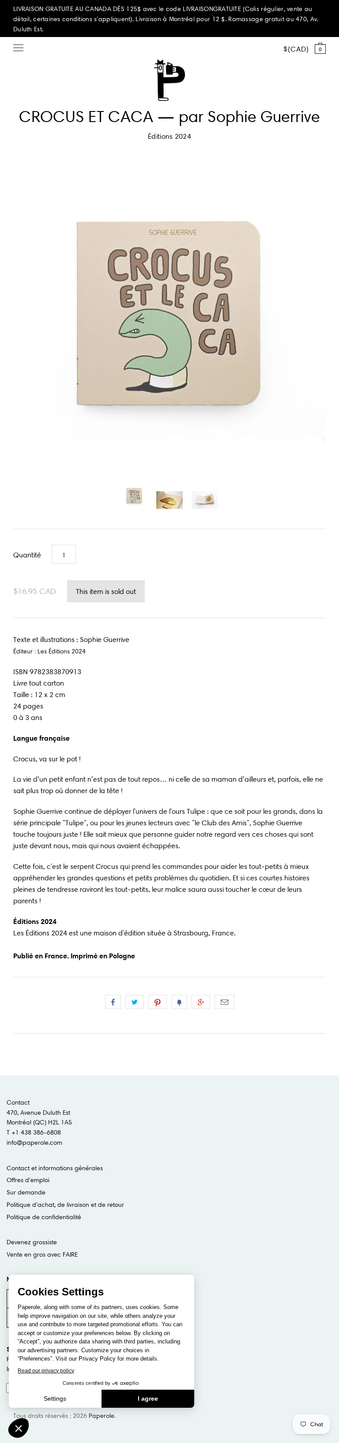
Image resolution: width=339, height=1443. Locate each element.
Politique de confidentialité (44, 1217)
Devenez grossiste (32, 1242)
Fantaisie (179, 1002)
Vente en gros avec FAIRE (42, 1254)
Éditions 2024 (169, 136)
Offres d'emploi (28, 1180)
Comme (113, 1002)
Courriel (224, 1002)
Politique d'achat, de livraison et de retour (65, 1205)
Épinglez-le (157, 1002)
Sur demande (26, 1192)
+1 (201, 1002)
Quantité (27, 554)
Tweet (134, 1002)
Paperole (101, 1416)
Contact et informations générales (55, 1168)
